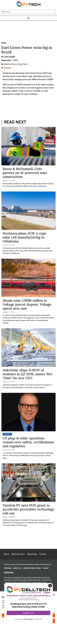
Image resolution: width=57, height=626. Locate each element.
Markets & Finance (10, 64)
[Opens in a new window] (8, 572)
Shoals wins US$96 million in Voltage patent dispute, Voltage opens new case (27, 304)
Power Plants (23, 64)
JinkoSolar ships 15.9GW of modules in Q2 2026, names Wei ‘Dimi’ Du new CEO (27, 374)
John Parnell (9, 57)
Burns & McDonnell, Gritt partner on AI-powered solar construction (25, 173)
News (3, 43)
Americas (7, 68)
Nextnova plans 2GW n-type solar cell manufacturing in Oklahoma (24, 237)
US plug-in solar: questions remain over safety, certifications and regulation (28, 442)
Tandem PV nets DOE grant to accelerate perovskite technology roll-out (28, 509)
